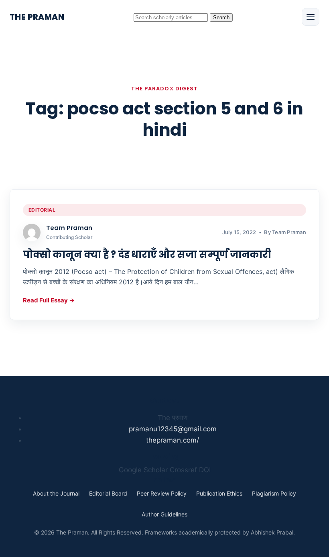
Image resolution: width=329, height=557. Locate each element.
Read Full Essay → (49, 300)
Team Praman (69, 228)
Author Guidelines (164, 514)
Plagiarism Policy (274, 493)
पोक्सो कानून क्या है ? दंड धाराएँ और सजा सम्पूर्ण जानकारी (147, 254)
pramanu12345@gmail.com (173, 429)
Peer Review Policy (162, 493)
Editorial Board (108, 493)
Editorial (41, 210)
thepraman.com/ (172, 440)
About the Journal (56, 493)
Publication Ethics (219, 493)
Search (221, 17)
